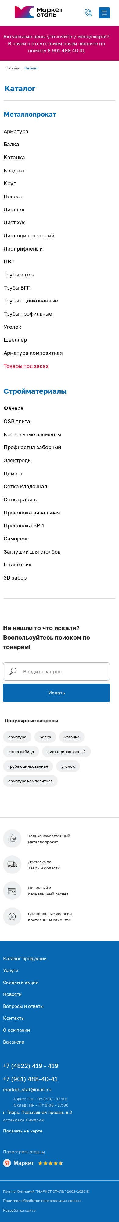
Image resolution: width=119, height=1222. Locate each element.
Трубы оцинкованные (31, 300)
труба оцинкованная (28, 766)
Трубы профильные (28, 313)
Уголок (12, 327)
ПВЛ (9, 261)
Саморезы (17, 538)
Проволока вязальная (32, 512)
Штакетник (18, 564)
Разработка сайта (19, 1210)
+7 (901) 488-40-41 (30, 1078)
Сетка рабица (21, 499)
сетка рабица (21, 751)
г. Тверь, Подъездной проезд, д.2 (37, 1112)
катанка (71, 736)
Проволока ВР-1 (24, 525)
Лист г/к (14, 209)
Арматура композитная (33, 352)
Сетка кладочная (25, 486)
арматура (17, 736)
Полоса (13, 196)
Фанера (13, 408)
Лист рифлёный (23, 248)
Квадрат (14, 170)
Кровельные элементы (32, 434)
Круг (10, 183)
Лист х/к (14, 222)
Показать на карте (22, 1130)
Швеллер (15, 339)
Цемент (13, 473)
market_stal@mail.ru (27, 1089)
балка (45, 736)
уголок (68, 766)
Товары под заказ (26, 366)
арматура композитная (30, 780)
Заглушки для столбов (32, 551)
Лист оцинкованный (29, 235)
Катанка (14, 157)
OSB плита (17, 421)
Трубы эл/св (19, 274)
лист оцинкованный (66, 751)
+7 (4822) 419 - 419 (30, 1065)
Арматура (16, 131)
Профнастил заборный (32, 447)
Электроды (17, 460)
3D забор (15, 577)
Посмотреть (24, 1151)
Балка (11, 144)
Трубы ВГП (17, 287)
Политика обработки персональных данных (42, 1200)
